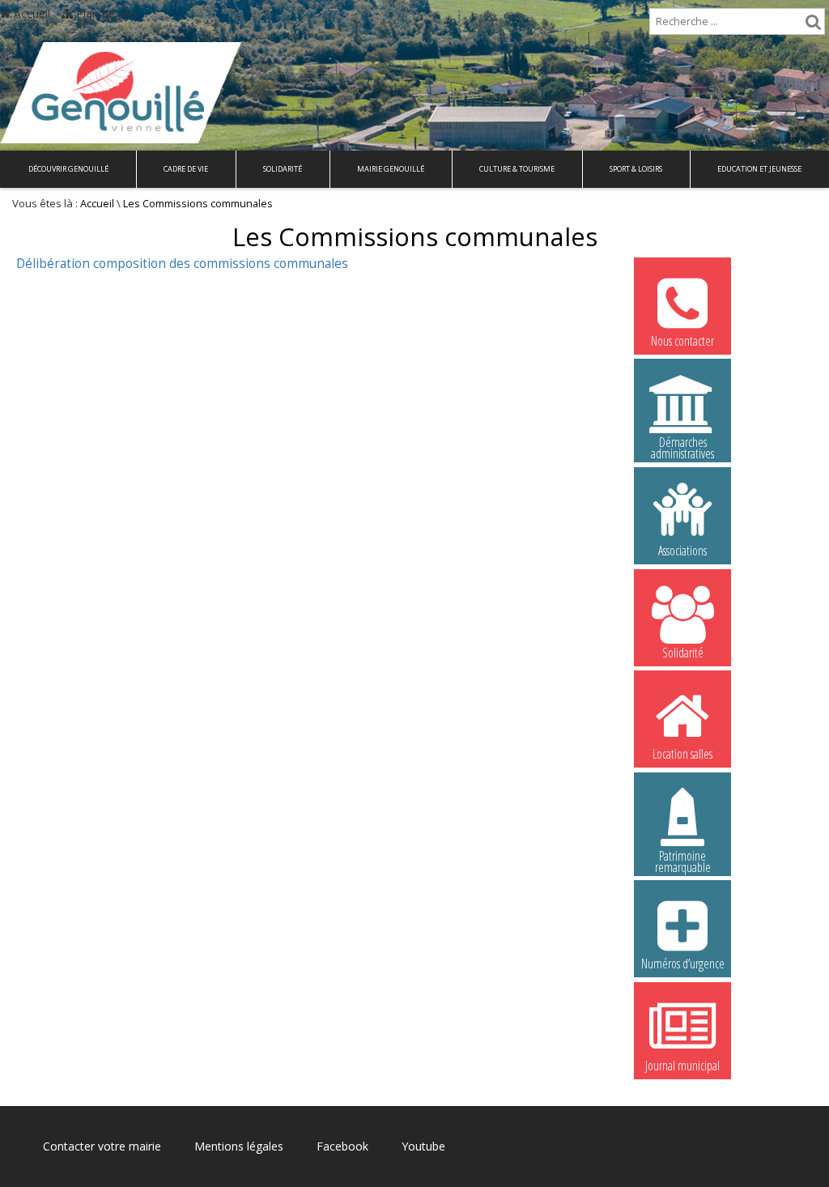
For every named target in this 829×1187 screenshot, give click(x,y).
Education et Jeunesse (759, 169)
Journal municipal (682, 1065)
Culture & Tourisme (517, 169)
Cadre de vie (186, 169)
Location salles (682, 754)
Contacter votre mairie (102, 1146)
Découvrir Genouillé (68, 169)
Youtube (423, 1146)
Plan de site (105, 13)
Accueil (30, 13)
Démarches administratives (682, 444)
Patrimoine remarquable (683, 858)
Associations (682, 550)
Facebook (342, 1146)
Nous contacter (682, 341)
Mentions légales (238, 1146)
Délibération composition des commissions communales (182, 263)
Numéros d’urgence (683, 963)
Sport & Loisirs (636, 169)
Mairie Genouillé (390, 169)
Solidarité (282, 169)
